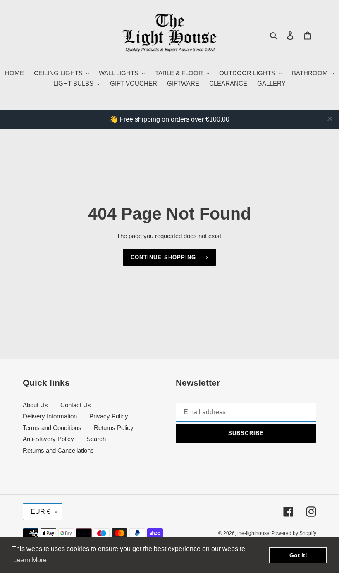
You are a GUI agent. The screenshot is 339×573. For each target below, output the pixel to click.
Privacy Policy (108, 416)
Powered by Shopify (293, 533)
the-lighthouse (253, 533)
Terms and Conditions (52, 427)
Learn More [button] (30, 559)
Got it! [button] (298, 555)
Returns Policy (114, 427)
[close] (329, 118)
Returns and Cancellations (58, 450)
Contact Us (75, 404)
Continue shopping (163, 257)
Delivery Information (50, 416)
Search (96, 438)
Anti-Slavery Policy (48, 438)
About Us (35, 404)
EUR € (40, 511)
